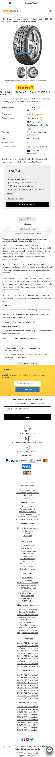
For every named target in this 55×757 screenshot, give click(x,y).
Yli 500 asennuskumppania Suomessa (27, 443)
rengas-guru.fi (32, 753)
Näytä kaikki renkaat (11, 19)
